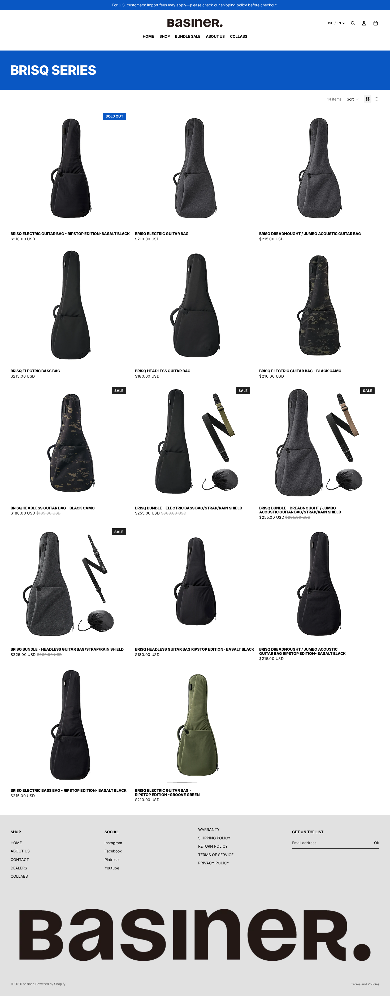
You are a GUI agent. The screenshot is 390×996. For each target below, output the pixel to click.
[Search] (353, 23)
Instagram (113, 842)
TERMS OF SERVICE (215, 854)
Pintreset (112, 859)
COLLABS (19, 876)
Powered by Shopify (50, 984)
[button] (353, 99)
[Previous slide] (21, 168)
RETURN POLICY (213, 846)
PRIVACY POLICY (213, 863)
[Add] (244, 218)
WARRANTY (209, 829)
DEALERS (19, 867)
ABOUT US (20, 851)
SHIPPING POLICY (214, 837)
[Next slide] (120, 168)
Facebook (113, 851)
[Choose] (368, 218)
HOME (16, 842)
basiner (28, 984)
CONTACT (20, 859)
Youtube (112, 867)
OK (376, 842)
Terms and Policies (365, 984)
